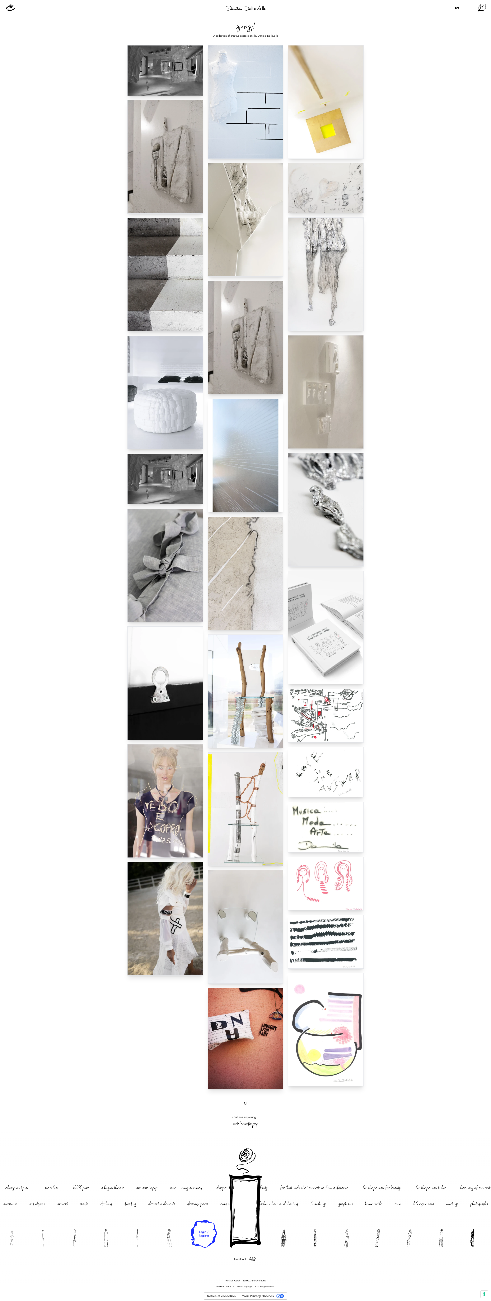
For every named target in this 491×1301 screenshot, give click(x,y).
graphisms (346, 1203)
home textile (373, 1203)
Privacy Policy (233, 1280)
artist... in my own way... (187, 1187)
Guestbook (240, 1259)
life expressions (424, 1203)
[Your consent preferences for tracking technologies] (484, 1294)
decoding (130, 1203)
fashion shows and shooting (278, 1203)
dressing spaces (197, 1203)
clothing (106, 1203)
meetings (452, 1203)
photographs (479, 1203)
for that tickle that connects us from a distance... (315, 1187)
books (84, 1203)
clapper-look (226, 1187)
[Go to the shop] (481, 7)
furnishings (318, 1203)
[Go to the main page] (245, 8)
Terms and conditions (254, 1280)
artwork (62, 1203)
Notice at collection (221, 1296)
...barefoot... (52, 1187)
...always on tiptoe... (17, 1187)
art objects (37, 1203)
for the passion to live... (431, 1187)
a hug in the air (112, 1187)
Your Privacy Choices (258, 1296)
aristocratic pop (245, 1123)
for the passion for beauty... (382, 1187)
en (457, 8)
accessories (10, 1203)
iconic (397, 1203)
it (453, 8)
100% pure (81, 1187)
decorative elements (161, 1203)
